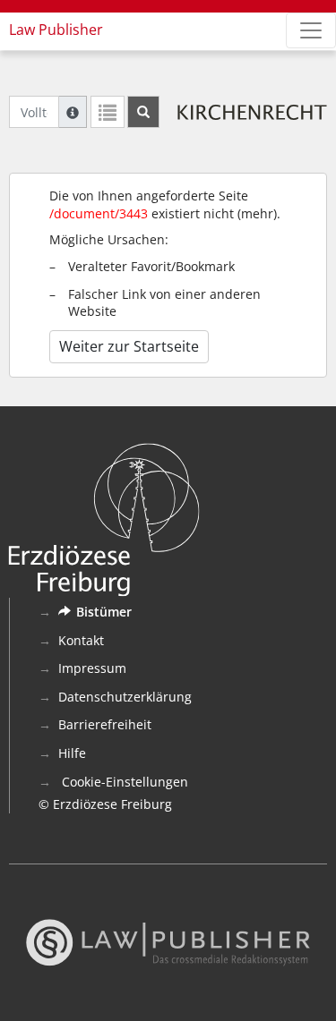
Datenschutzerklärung (125, 696)
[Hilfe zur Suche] (72, 112)
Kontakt (81, 640)
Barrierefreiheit (104, 724)
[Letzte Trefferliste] (107, 112)
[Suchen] (143, 112)
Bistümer (104, 611)
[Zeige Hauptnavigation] (311, 30)
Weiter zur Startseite (129, 346)
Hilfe (72, 752)
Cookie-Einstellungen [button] (123, 781)
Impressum (92, 667)
